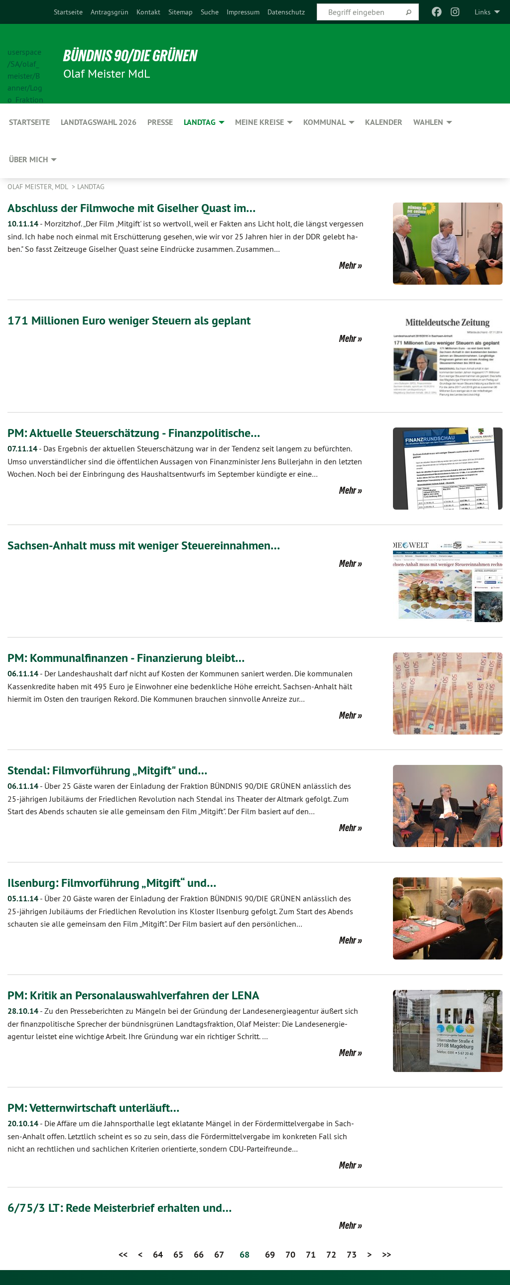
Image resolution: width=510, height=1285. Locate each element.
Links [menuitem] (483, 11)
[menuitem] (68, 12)
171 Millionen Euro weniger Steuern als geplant (129, 320)
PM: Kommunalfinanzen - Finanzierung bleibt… (126, 657)
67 (219, 1254)
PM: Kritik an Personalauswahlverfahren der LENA (133, 995)
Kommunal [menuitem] (324, 122)
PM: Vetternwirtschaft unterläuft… (93, 1107)
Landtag (91, 186)
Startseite (68, 11)
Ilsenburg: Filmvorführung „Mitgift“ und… (111, 882)
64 (158, 1254)
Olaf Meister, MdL (38, 186)
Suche (210, 11)
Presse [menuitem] (160, 122)
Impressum (243, 11)
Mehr (347, 265)
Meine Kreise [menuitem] (259, 122)
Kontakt (148, 11)
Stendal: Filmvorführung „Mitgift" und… (107, 770)
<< (123, 1254)
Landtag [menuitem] (200, 122)
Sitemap (180, 11)
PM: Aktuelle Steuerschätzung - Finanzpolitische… (133, 432)
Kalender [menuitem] (383, 122)
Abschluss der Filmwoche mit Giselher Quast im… (131, 207)
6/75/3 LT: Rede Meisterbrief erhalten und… (119, 1207)
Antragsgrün (109, 11)
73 (352, 1254)
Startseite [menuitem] (29, 122)
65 (178, 1254)
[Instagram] (455, 12)
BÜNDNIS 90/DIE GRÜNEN (130, 56)
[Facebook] (437, 12)
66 (199, 1254)
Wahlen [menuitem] (428, 122)
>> (386, 1254)
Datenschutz (286, 11)
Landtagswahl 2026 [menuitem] (98, 122)
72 (331, 1254)
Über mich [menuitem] (28, 159)
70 (290, 1254)
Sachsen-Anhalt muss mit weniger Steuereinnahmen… (143, 545)
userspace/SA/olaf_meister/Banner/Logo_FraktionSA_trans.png (25, 64)
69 (270, 1254)
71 (311, 1254)
